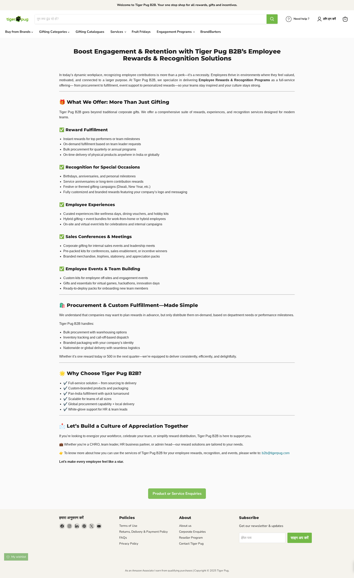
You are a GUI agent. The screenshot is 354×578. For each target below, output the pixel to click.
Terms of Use (128, 526)
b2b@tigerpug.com (275, 453)
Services (117, 32)
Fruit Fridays (141, 32)
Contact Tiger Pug (191, 544)
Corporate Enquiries (192, 532)
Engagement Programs (175, 32)
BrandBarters (210, 32)
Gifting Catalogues (90, 32)
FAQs (123, 538)
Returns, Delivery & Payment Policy (143, 532)
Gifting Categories (53, 32)
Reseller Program (191, 538)
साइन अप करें (300, 537)
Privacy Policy (128, 544)
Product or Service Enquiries (177, 493)
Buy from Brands (18, 32)
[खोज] (272, 19)
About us (185, 526)
